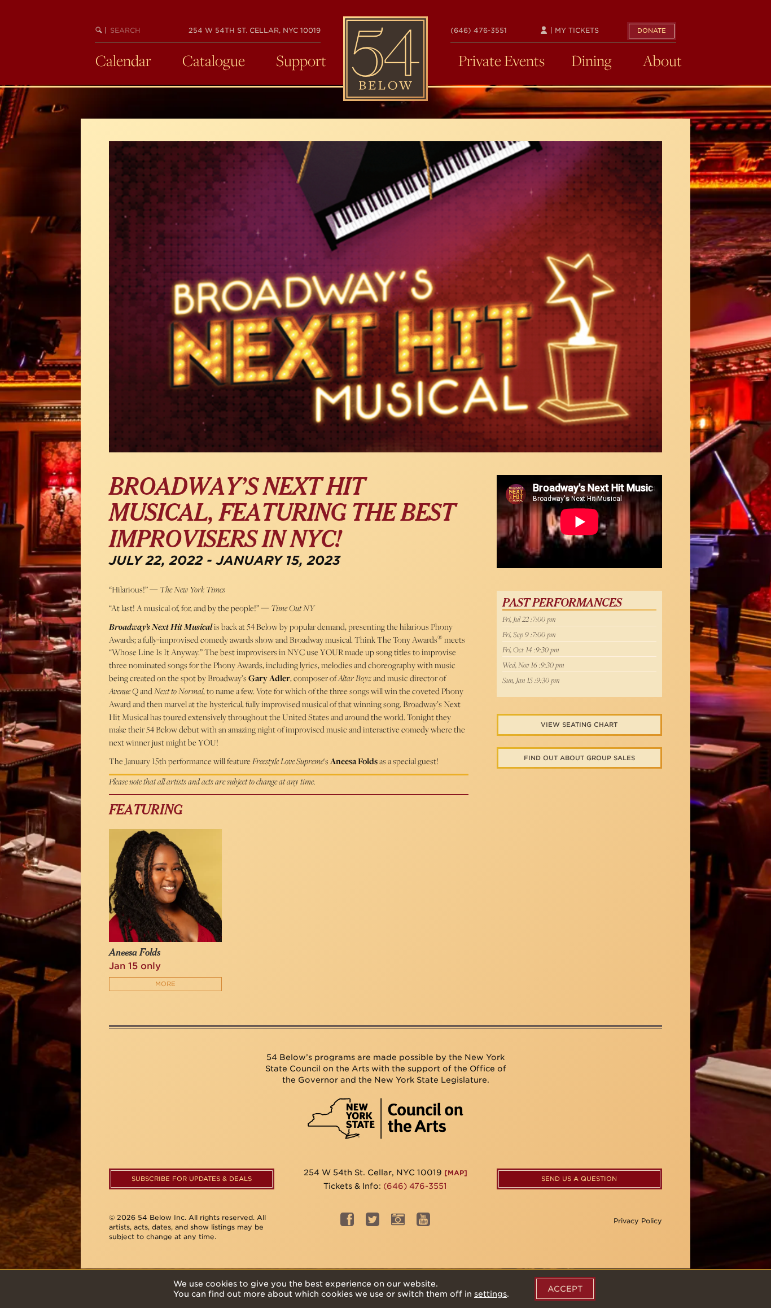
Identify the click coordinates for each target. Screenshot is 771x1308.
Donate (651, 30)
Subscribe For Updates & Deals (192, 1179)
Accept (564, 1288)
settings (490, 1293)
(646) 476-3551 (478, 30)
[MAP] (455, 1173)
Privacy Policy (638, 1221)
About (662, 60)
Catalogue (213, 60)
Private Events (501, 60)
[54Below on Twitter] (372, 1222)
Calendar (123, 60)
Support (301, 60)
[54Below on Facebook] (347, 1222)
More (165, 984)
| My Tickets (573, 30)
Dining (591, 60)
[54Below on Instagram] (398, 1222)
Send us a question (579, 1179)
